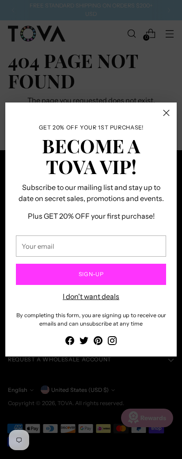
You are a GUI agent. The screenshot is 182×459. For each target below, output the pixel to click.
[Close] (166, 113)
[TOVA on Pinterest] (98, 342)
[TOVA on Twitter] (84, 342)
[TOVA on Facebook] (69, 342)
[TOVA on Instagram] (112, 342)
